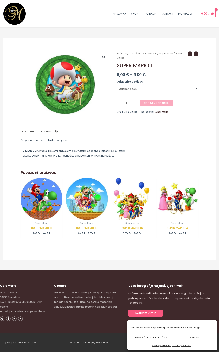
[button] (104, 57)
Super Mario (166, 53)
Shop (132, 53)
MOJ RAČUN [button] (185, 13)
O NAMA (151, 13)
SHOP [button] (134, 13)
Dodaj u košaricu (156, 103)
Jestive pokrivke (147, 53)
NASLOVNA (119, 13)
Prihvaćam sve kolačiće (151, 337)
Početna (122, 53)
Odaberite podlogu (130, 81)
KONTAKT (167, 13)
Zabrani (193, 337)
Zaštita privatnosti (161, 345)
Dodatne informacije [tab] (44, 131)
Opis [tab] (24, 131)
